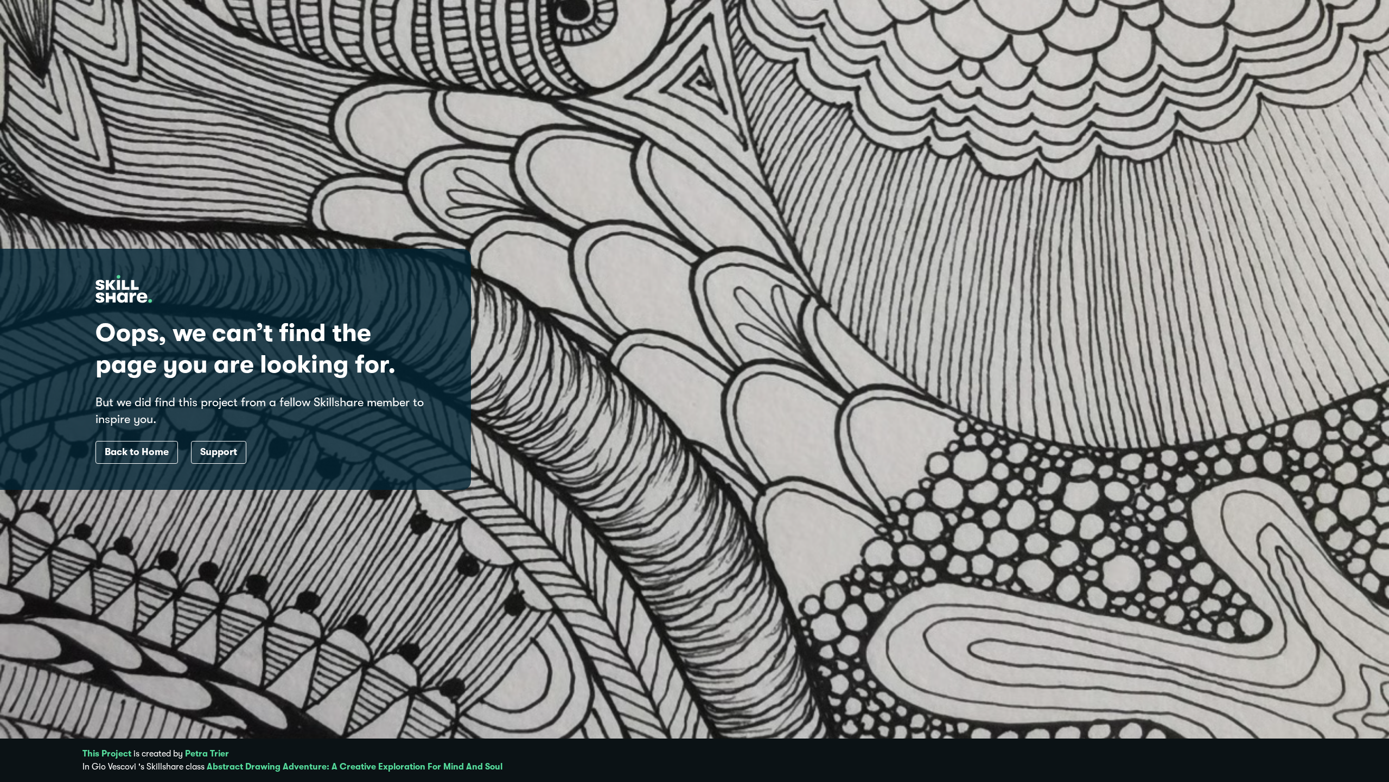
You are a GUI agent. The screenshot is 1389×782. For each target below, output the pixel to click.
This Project (106, 754)
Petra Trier (207, 754)
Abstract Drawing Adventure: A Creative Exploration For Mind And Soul (354, 767)
